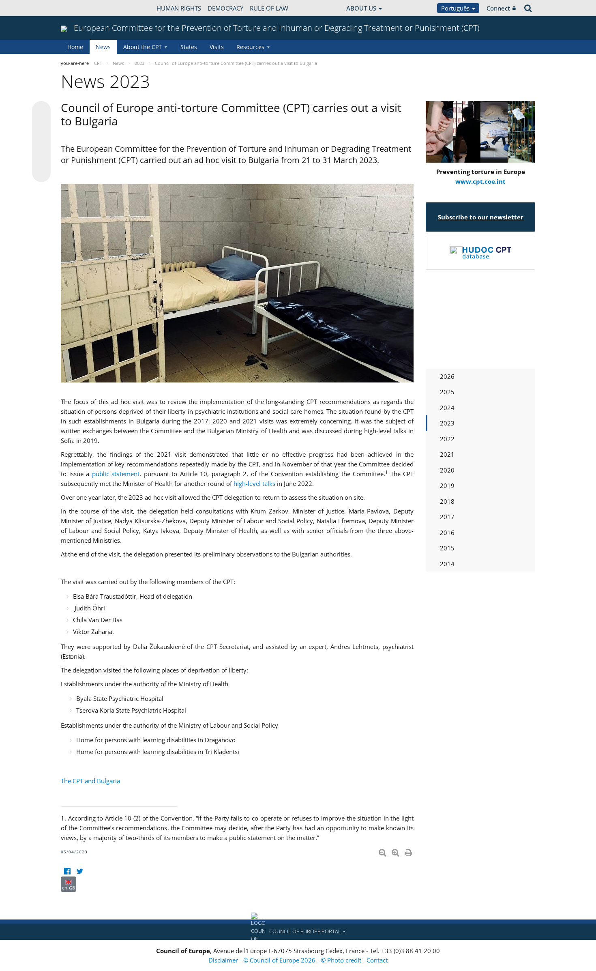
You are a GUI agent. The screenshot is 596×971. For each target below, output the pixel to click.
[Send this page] (41, 173)
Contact (377, 960)
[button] (298, 932)
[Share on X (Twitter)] (41, 126)
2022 (447, 439)
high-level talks (254, 483)
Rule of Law (269, 8)
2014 (447, 564)
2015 (447, 548)
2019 (447, 485)
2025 (447, 392)
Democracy (225, 8)
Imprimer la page (409, 850)
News (103, 47)
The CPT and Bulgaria (90, 781)
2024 (447, 408)
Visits (217, 47)
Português (456, 8)
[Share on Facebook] (41, 142)
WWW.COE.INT (81, 8)
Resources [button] (250, 47)
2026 (447, 376)
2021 (447, 454)
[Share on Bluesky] (41, 111)
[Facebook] (67, 871)
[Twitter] (79, 871)
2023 (447, 423)
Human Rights (179, 8)
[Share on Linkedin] (41, 157)
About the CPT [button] (142, 47)
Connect (498, 8)
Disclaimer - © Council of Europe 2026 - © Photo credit (285, 960)
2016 (447, 532)
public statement (116, 474)
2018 (447, 501)
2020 (447, 470)
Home (75, 47)
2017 (447, 517)
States (188, 47)
